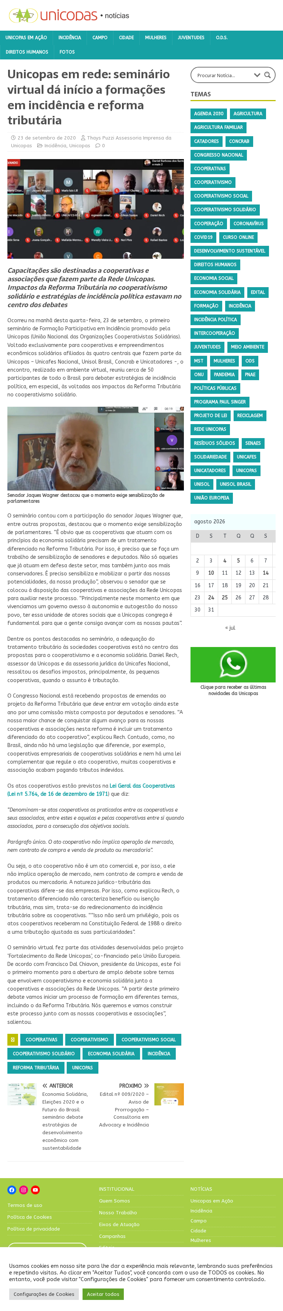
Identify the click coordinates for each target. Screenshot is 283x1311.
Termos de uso (24, 1205)
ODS (250, 361)
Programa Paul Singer (220, 402)
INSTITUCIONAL (116, 1189)
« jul (230, 628)
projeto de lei (210, 415)
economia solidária (111, 1053)
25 (225, 598)
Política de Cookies (29, 1217)
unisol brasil (235, 484)
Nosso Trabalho (118, 1212)
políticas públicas (215, 388)
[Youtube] (35, 1190)
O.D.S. (222, 37)
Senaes (253, 443)
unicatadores (210, 470)
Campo (100, 37)
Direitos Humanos (27, 52)
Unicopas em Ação (26, 37)
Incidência (70, 37)
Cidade (126, 37)
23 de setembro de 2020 (47, 138)
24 (211, 598)
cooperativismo (89, 1039)
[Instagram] (23, 1190)
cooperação (208, 223)
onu (199, 374)
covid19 (203, 237)
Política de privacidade (33, 1229)
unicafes (246, 457)
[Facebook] (11, 1190)
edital (258, 292)
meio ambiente (247, 347)
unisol (202, 484)
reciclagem (250, 415)
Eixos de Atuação (119, 1224)
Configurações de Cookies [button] (44, 1294)
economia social (214, 278)
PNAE (250, 374)
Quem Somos (114, 1201)
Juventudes (191, 37)
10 (211, 573)
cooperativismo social (149, 1039)
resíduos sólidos (214, 443)
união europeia (211, 497)
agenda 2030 (208, 113)
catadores (206, 141)
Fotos (67, 52)
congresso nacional (218, 155)
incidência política (215, 319)
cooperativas (41, 1039)
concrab (239, 141)
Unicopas (79, 145)
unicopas (82, 1067)
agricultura (248, 113)
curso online (238, 237)
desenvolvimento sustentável (229, 251)
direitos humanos (215, 264)
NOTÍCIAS (201, 1189)
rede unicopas (210, 429)
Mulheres (156, 37)
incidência (159, 1053)
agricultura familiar (218, 127)
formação (206, 306)
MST (198, 361)
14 (266, 573)
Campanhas (112, 1236)
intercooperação (214, 333)
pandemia (224, 374)
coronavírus (249, 223)
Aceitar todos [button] (103, 1294)
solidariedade (210, 457)
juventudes (207, 347)
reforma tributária (36, 1067)
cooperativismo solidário (44, 1053)
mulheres (224, 361)
